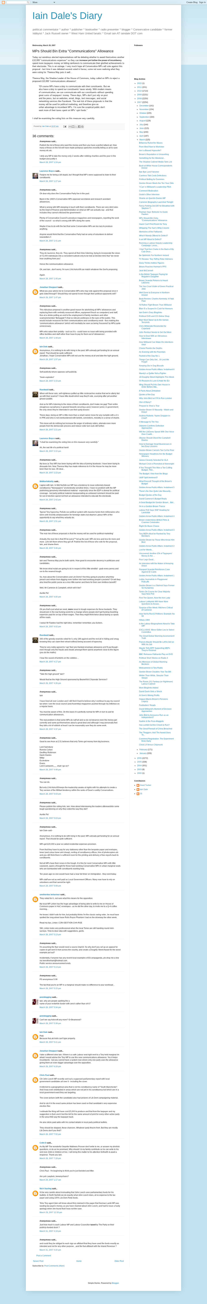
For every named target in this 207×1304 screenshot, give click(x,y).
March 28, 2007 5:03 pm (50, 794)
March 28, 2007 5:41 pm (50, 1042)
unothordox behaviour (50, 894)
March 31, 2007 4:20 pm (50, 1250)
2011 (139, 87)
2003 (139, 769)
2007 (139, 102)
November (144, 109)
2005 (139, 762)
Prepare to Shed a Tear (149, 406)
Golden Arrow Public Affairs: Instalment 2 (156, 546)
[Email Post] (65, 126)
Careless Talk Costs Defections (152, 175)
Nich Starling (45, 1188)
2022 (139, 83)
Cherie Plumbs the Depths (150, 348)
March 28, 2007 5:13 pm (50, 934)
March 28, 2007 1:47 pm (50, 297)
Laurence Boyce (47, 171)
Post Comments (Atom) (54, 1266)
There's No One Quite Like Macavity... (155, 491)
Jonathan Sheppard (49, 287)
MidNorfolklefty (47, 481)
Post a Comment (43, 1255)
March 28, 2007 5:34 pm (50, 1007)
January (143, 753)
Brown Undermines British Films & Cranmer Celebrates (154, 521)
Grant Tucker (145, 785)
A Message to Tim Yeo (148, 422)
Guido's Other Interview (149, 194)
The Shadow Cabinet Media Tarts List (155, 162)
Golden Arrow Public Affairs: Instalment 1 (156, 575)
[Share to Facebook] (79, 126)
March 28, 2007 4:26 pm (50, 683)
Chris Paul (44, 1075)
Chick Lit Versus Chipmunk (151, 745)
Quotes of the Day (147, 394)
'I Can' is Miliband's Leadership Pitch (155, 187)
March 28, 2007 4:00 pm (50, 597)
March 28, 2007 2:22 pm (50, 451)
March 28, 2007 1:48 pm (50, 338)
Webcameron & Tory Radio (151, 668)
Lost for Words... (146, 550)
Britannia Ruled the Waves (151, 143)
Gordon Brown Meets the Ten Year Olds (156, 183)
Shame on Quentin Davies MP (152, 198)
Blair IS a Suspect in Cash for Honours (156, 308)
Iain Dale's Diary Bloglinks (150, 312)
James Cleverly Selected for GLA (153, 460)
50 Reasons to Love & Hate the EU (154, 381)
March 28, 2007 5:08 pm (50, 886)
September (144, 117)
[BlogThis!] (73, 126)
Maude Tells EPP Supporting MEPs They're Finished (154, 649)
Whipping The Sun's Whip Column (154, 228)
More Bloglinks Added (148, 688)
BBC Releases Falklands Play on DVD (156, 654)
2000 (139, 773)
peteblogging (45, 997)
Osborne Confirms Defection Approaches (151, 427)
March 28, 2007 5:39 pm (50, 1023)
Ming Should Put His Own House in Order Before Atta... (154, 386)
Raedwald (44, 390)
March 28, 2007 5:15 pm (50, 988)
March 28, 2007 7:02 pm (50, 1134)
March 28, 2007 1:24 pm (50, 162)
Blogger (115, 1283)
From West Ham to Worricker (151, 147)
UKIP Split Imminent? (148, 477)
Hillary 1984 (144, 620)
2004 (139, 765)
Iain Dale (44, 347)
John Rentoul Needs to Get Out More (155, 332)
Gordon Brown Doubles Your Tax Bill (155, 672)
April (141, 136)
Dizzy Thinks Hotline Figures (151, 263)
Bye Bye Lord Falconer (149, 172)
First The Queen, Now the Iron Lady (154, 598)
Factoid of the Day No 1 (149, 356)
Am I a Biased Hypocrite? (150, 150)
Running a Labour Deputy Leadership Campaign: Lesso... (155, 244)
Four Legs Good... (147, 559)
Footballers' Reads (147, 705)
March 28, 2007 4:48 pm (50, 770)
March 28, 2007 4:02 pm (50, 626)
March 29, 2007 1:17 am (50, 1180)
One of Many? (145, 402)
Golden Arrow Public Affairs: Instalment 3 (156, 530)
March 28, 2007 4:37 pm (50, 729)
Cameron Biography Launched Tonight (156, 202)
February (143, 749)
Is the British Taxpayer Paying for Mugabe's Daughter (153, 275)
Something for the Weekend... (152, 158)
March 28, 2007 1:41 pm (50, 241)
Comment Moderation (148, 191)
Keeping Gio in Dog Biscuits (151, 366)
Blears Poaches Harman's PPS (152, 267)
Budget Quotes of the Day (150, 495)
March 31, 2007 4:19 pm (50, 1231)
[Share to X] (76, 126)
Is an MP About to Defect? (150, 239)
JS (141, 793)
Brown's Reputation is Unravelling (154, 154)
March (142, 140)
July (141, 124)
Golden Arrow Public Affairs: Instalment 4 (156, 516)
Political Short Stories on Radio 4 (153, 658)
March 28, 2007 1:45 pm (50, 279)
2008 (139, 98)
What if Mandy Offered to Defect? (153, 235)
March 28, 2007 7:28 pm (50, 1158)
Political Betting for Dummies (151, 179)
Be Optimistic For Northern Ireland (154, 255)
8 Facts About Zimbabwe (150, 391)
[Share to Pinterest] (82, 126)
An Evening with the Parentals (152, 352)
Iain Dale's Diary (67, 15)
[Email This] (70, 126)
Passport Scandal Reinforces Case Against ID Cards (154, 570)
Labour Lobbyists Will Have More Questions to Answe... (153, 602)
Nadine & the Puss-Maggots (151, 721)
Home (79, 1261)
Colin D (43, 1143)
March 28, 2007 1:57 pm (50, 359)
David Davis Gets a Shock (150, 691)
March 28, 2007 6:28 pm (50, 1066)
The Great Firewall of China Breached (155, 729)
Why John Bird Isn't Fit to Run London (155, 398)
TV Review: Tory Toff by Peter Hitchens (156, 259)
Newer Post (38, 1261)
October (143, 113)
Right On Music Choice (149, 526)
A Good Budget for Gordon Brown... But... (157, 502)
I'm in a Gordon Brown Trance (152, 506)
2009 (139, 95)
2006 (139, 758)
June (141, 128)
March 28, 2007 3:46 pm (50, 548)
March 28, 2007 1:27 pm (50, 181)
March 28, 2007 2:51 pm (50, 521)
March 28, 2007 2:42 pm (50, 500)
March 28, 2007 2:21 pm (50, 430)
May (141, 132)
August (142, 121)
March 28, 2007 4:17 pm (50, 662)
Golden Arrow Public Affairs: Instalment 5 (156, 487)
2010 (139, 91)
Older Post (119, 1261)
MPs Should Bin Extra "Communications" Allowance (153, 219)
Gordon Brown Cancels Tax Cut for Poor (156, 450)
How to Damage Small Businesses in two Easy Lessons (155, 445)
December (144, 106)
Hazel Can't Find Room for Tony (153, 224)
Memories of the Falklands (150, 232)
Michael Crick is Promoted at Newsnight (156, 464)
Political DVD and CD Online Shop (154, 316)
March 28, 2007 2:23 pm (50, 473)
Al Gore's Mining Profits (149, 695)
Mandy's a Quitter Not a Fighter (152, 373)
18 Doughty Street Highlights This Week (156, 377)
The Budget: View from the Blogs (153, 474)
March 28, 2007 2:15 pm (50, 381)
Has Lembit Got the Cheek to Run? (154, 725)
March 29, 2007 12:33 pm (51, 1212)
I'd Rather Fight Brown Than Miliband (155, 305)
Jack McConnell (146, 270)
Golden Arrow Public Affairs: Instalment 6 (156, 369)
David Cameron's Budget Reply (153, 499)
